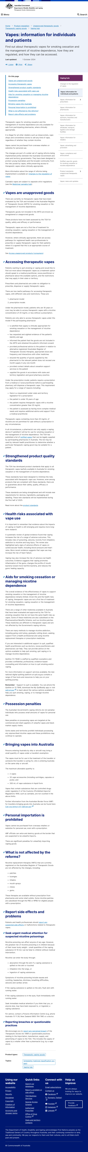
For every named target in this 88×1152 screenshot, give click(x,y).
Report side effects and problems (22, 114)
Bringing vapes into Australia (20, 104)
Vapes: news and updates (69, 181)
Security (8, 1094)
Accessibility (10, 1087)
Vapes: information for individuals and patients (69, 93)
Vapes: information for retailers (67, 139)
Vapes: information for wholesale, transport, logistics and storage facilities (67, 128)
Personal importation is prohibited (22, 107)
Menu (6, 14)
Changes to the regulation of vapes (69, 85)
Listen (10, 64)
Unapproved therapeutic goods (46, 26)
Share (29, 64)
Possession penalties (16, 100)
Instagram (52, 1107)
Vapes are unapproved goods (20, 81)
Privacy (8, 1091)
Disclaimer (9, 1098)
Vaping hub (35, 28)
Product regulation (21, 26)
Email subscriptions (53, 1087)
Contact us (49, 1091)
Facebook (52, 1094)
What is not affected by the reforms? (23, 111)
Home (7, 26)
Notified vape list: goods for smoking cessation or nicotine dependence (68, 163)
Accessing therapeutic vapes (20, 84)
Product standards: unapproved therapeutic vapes (68, 173)
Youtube (51, 1104)
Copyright (9, 1101)
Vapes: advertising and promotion (68, 146)
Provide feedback (72, 1105)
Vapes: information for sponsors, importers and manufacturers (68, 117)
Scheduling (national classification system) (39, 1062)
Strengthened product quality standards (24, 87)
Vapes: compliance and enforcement (68, 154)
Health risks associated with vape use (23, 91)
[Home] (24, 7)
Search (83, 14)
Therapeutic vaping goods (16, 28)
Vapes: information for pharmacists (67, 108)
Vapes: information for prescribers (67, 101)
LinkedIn (51, 1110)
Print (20, 64)
